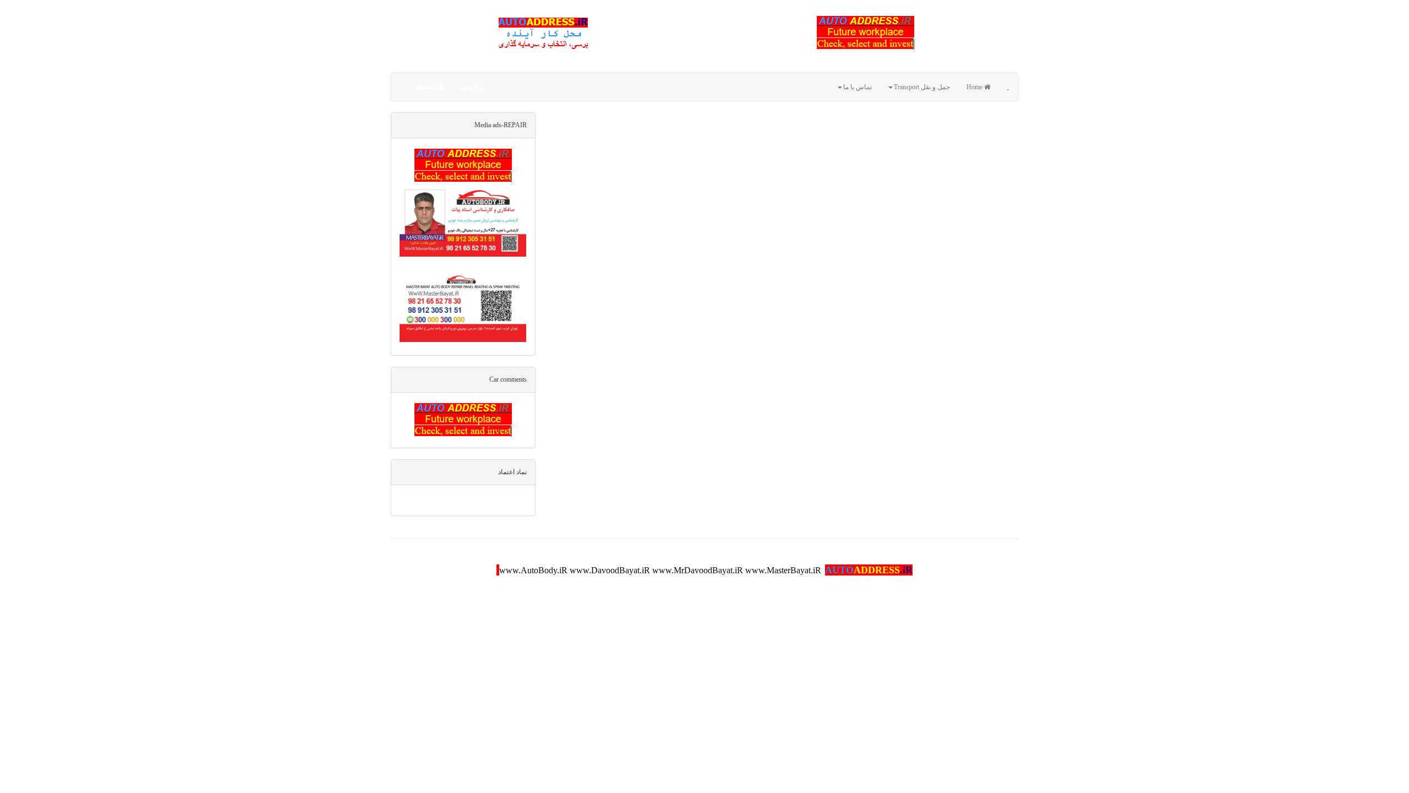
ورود (468, 87)
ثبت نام (427, 87)
